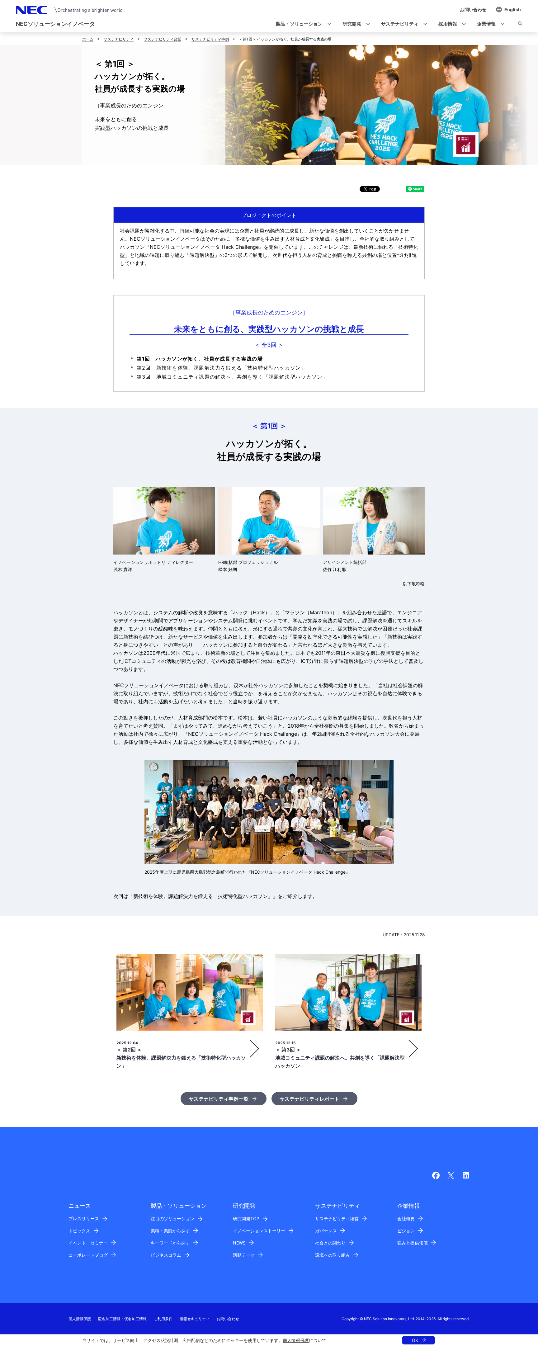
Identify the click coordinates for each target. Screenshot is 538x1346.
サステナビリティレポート (309, 1099)
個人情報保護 (296, 1340)
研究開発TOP (246, 1218)
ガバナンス (326, 1230)
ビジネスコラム (166, 1255)
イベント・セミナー (88, 1242)
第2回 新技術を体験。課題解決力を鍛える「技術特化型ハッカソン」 (221, 368)
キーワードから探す (170, 1242)
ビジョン (406, 1230)
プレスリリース (83, 1218)
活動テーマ (244, 1255)
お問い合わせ (228, 1318)
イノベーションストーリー (259, 1230)
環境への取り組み (332, 1255)
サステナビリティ (119, 39)
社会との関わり (330, 1242)
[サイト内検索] (520, 25)
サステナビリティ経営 (162, 39)
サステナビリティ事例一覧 (218, 1099)
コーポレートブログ (88, 1255)
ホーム (87, 39)
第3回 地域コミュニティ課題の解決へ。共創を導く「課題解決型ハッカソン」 (232, 377)
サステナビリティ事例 (210, 39)
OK (415, 1340)
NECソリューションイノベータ (55, 24)
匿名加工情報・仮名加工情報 (122, 1318)
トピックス (79, 1230)
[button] (301, 24)
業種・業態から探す (170, 1230)
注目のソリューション (172, 1218)
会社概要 (406, 1218)
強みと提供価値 (412, 1242)
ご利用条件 (163, 1318)
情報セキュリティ (195, 1318)
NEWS (239, 1242)
